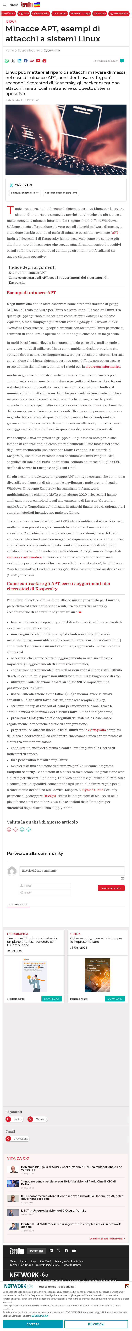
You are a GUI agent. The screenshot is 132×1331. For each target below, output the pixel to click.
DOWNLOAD (51, 998)
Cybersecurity (76, 13)
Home (10, 50)
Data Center (95, 13)
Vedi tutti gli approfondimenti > (107, 1238)
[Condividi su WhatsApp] (7, 60)
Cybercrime (52, 50)
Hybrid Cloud (92, 790)
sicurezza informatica (103, 366)
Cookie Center (72, 1265)
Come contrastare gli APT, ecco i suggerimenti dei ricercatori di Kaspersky (58, 280)
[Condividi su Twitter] (13, 60)
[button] (10, 5)
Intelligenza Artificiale (37, 13)
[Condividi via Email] (38, 60)
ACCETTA (33, 1324)
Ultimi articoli (12, 13)
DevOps (49, 796)
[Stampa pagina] (44, 60)
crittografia (97, 730)
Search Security (29, 50)
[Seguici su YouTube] (74, 1251)
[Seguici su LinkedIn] (51, 1251)
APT (115, 232)
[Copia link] (32, 60)
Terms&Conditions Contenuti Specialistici (35, 1265)
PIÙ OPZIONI (96, 1324)
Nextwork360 (18, 1280)
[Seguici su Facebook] (66, 1251)
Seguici (34, 1251)
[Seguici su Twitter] (59, 1251)
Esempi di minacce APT (27, 272)
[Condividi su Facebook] (25, 60)
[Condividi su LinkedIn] (19, 60)
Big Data (59, 13)
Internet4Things (116, 13)
